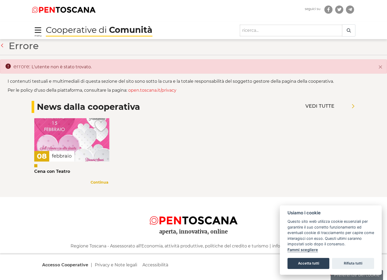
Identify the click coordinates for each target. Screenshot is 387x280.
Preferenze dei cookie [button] (357, 274)
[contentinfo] (193, 238)
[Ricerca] (349, 30)
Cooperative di (99, 30)
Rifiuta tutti (353, 263)
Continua (99, 182)
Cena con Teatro (52, 171)
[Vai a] (64, 9)
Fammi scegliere (302, 249)
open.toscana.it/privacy (152, 90)
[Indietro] (3, 46)
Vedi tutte (319, 106)
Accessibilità (155, 264)
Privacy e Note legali (116, 264)
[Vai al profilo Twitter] (339, 10)
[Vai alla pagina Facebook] (328, 10)
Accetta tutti (308, 263)
